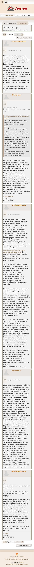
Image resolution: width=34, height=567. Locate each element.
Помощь (8, 559)
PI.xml (6, 533)
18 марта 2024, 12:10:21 (13, 214)
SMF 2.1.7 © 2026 (11, 564)
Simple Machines (23, 564)
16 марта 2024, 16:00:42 (11, 107)
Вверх (4, 541)
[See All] (4, 23)
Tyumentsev (16, 95)
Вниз (4, 34)
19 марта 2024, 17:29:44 (11, 484)
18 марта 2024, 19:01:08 (13, 379)
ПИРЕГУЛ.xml (9, 196)
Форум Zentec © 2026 (17, 557)
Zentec (21, 562)
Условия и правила (17, 559)
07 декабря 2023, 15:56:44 (14, 50)
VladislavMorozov (19, 41)
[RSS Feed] (17, 554)
